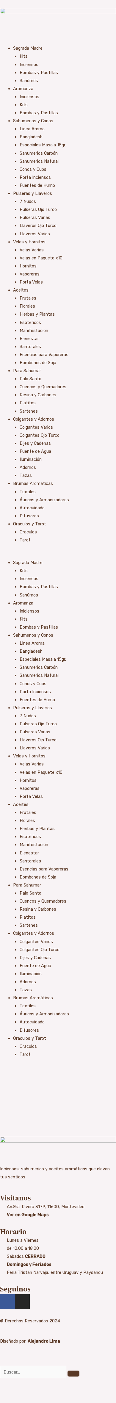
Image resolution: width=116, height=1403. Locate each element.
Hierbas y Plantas (37, 314)
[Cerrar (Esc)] (45, 1392)
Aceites (21, 290)
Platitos (28, 402)
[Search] (73, 1374)
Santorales (30, 346)
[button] (58, 555)
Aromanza (23, 88)
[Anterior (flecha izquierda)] (6, 1400)
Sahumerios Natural (39, 161)
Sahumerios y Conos (33, 120)
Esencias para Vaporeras (44, 354)
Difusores (29, 516)
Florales (27, 306)
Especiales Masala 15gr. (43, 145)
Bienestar (29, 338)
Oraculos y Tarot (29, 524)
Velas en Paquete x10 (41, 258)
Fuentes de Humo (37, 185)
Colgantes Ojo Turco (39, 435)
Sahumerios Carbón (39, 153)
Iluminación (31, 459)
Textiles (28, 491)
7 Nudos (28, 201)
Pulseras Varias (35, 217)
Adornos (28, 467)
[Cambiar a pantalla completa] (19, 1392)
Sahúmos (29, 80)
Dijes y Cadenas (35, 443)
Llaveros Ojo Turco (38, 225)
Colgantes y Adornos (33, 419)
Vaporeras (30, 274)
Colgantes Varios (36, 427)
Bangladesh (31, 137)
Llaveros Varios (35, 234)
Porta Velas (31, 282)
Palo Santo (30, 378)
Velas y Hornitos (29, 242)
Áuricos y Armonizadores (44, 499)
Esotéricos (30, 322)
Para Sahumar (27, 370)
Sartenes (29, 411)
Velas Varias (32, 250)
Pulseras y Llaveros (32, 193)
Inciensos (29, 64)
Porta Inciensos (35, 177)
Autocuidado (32, 508)
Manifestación (34, 330)
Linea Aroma (32, 128)
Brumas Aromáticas (33, 483)
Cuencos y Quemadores (43, 386)
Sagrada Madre (28, 48)
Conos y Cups (33, 169)
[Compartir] (32, 1392)
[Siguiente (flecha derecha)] (19, 1400)
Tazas (26, 475)
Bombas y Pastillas (39, 72)
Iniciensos (29, 96)
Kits (24, 56)
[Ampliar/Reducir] (6, 1392)
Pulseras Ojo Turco (38, 209)
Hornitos (28, 266)
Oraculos (28, 532)
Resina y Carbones (38, 394)
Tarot (25, 540)
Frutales (28, 298)
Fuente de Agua (35, 451)
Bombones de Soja (38, 362)
